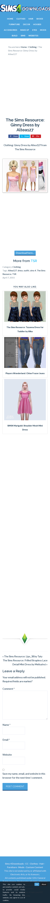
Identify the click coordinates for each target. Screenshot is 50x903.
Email (6, 739)
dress (20, 270)
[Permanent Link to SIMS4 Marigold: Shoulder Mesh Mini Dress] (25, 419)
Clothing (16, 267)
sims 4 (33, 270)
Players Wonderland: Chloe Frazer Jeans (25, 373)
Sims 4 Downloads (25, 8)
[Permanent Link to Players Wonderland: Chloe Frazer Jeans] (25, 366)
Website (7, 754)
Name (6, 724)
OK (37, 884)
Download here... (25, 252)
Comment (8, 688)
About (44, 884)
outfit (26, 270)
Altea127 (12, 270)
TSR (34, 261)
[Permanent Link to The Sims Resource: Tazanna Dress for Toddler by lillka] (25, 320)
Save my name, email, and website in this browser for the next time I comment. (23, 775)
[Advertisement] (25, 87)
